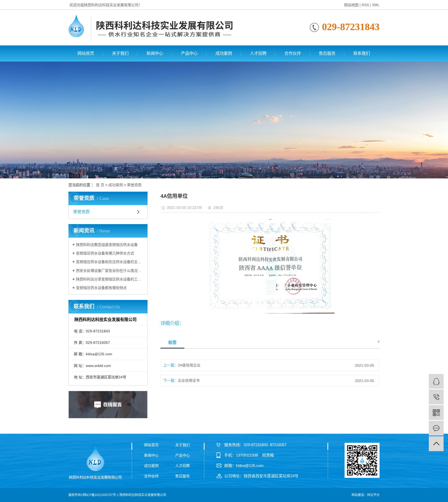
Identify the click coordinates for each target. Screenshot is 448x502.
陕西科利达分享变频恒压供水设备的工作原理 (110, 279)
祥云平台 (373, 495)
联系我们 (361, 53)
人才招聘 (258, 53)
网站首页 (86, 53)
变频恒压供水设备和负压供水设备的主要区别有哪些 (110, 262)
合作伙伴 (292, 53)
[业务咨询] (436, 381)
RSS (365, 5)
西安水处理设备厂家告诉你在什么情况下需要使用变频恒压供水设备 (110, 271)
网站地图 (351, 5)
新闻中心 (154, 53)
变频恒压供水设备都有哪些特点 (101, 288)
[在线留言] (436, 428)
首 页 (100, 185)
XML (376, 5)
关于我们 (120, 53)
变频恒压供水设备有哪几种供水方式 (105, 253)
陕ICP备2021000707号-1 (101, 495)
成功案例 (223, 53)
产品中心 (189, 53)
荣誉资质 (134, 185)
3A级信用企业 (189, 365)
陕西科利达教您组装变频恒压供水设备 (107, 245)
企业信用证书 (189, 380)
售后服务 (327, 53)
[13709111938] (436, 397)
